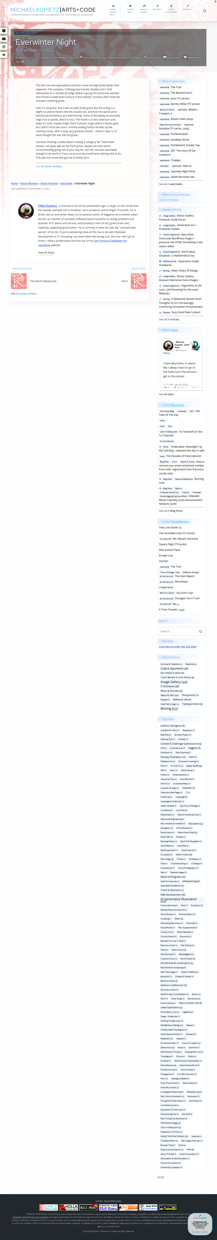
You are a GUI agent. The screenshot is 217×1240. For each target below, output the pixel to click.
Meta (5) (179, 918)
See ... (168, 362)
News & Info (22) (169, 695)
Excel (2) (182, 1145)
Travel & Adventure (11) (172, 890)
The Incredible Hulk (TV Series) (177, 533)
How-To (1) (165, 783)
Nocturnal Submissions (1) (172, 1149)
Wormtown (173, 581)
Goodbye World (174, 139)
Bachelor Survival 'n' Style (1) (173, 941)
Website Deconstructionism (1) (174, 909)
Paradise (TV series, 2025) (176, 126)
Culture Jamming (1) (169, 905)
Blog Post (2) (166, 734)
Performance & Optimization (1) (188, 1060)
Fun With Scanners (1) (186, 1074)
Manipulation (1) (190, 1083)
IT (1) (188, 792)
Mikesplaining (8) (191, 881)
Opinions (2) (194, 1047)
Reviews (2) (191, 1034)
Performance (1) (167, 832)
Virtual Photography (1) (188, 868)
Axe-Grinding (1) (188, 1069)
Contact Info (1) (167, 932)
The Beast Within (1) (169, 1140)
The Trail (170, 87)
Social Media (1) (167, 845)
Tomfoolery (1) (195, 859)
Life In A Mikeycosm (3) (171, 1127)
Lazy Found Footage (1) (190, 805)
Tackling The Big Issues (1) (172, 1020)
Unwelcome (166, 587)
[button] (46, 252)
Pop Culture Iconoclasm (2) (172, 1096)
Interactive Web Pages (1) (171, 792)
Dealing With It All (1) (194, 1052)
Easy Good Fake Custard (181, 312)
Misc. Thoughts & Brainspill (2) (174, 1118)
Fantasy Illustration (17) (173, 757)
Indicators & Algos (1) (170, 788)
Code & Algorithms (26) (174, 668)
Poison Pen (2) (167, 836)
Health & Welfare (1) (189, 972)
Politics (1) (192, 1056)
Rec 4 (169, 604)
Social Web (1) (183, 845)
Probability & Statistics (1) (171, 1167)
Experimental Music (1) (189, 1065)
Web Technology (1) (169, 972)
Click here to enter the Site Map (177, 646)
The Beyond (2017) (175, 93)
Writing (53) (169, 708)
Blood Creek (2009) (176, 119)
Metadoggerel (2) (186, 954)
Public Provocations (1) (189, 1154)
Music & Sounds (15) (171, 690)
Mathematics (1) (167, 814)
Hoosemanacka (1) (181, 774)
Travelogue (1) (167, 1056)
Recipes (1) (165, 699)
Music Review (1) (168, 927)
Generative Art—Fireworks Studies (178, 227)
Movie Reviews (29, 183)
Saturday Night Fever (177, 171)
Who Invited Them (169, 550)
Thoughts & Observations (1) (173, 1100)
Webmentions (195, 57)
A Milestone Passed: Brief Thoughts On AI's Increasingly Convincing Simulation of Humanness (181, 303)
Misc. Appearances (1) (187, 927)
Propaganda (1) (167, 1074)
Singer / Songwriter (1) (170, 1016)
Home (14, 183)
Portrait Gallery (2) (187, 914)
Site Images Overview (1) (191, 1140)
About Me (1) (191, 923)
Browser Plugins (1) (183, 734)
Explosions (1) (197, 905)
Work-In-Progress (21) (173, 876)
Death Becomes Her (177, 177)
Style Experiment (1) (169, 850)
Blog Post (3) (191, 664)
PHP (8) (190, 1149)
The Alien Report (179, 574)
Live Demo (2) (167, 810)
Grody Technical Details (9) (174, 1136)
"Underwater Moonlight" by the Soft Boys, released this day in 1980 (181, 448)
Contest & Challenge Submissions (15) (181, 743)
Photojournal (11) (190, 695)
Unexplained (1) (168, 868)
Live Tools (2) (181, 810)
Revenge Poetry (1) (169, 841)
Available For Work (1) (170, 730)
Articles (174, 319)
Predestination (173, 134)
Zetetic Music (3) (168, 1047)
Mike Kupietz (26, 57)
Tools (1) (164, 863)
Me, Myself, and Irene (178, 538)
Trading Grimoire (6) (192, 703)
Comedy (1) (183, 739)
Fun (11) (164, 1078)
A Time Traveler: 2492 (172, 609)
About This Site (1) (168, 1154)
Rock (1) (184, 905)
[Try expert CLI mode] (88, 1207)
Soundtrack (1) (195, 1100)
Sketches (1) (196, 1136)
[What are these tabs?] (4, 30)
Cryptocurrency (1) (169, 958)
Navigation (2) (167, 828)
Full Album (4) (177, 765)
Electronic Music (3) (169, 980)
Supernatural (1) (188, 850)
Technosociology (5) (171, 1122)
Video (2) (164, 949)
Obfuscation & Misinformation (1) (175, 1158)
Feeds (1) (193, 757)
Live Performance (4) (170, 1105)
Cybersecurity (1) (177, 748)
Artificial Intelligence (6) (173, 725)
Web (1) (164, 872)
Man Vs (175, 166)
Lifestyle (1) (181, 1038)
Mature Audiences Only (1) (189, 814)
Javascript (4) (166, 976)
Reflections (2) (167, 1038)
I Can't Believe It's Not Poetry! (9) (177, 677)
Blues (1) (181, 1047)
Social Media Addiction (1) (172, 1034)
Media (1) (190, 1025)
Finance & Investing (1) (188, 761)
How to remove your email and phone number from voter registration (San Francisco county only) (181, 467)
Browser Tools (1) (168, 1145)
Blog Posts (176, 511)
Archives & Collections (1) (171, 664)
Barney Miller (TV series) (179, 104)
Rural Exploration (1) (169, 1043)
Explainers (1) (166, 752)
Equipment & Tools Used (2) (173, 1109)
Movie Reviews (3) (168, 1065)
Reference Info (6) (182, 699)
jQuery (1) (196, 994)
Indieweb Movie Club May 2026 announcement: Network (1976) (181, 496)
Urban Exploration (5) (171, 1007)
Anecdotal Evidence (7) (172, 885)
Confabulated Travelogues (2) (174, 1029)
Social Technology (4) (170, 704)
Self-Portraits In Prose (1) (171, 1052)
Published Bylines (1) (170, 1114)
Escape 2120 (166, 555)
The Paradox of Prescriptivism (180, 456)
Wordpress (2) (194, 998)
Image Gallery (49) (174, 681)
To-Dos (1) (181, 859)
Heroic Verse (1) (187, 770)
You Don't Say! (176, 593)
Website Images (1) (178, 872)
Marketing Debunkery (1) (172, 923)
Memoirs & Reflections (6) (174, 985)
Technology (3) (167, 859)
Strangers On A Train (179, 598)
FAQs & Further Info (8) (190, 1002)
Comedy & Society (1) (184, 976)
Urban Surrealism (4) (191, 1043)
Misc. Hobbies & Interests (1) (173, 823)
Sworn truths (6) (184, 854)
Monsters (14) (196, 823)
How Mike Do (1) (187, 779)
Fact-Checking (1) (183, 752)
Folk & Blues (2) (187, 945)
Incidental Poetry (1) (182, 783)
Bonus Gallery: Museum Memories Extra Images (178, 278)
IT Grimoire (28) (170, 686)
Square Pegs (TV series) (173, 544)
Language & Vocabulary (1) (172, 801)
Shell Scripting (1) (168, 1003)
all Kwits (169, 394)
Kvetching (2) (166, 797)
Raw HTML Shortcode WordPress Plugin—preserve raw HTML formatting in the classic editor (181, 240)
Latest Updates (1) (168, 805)
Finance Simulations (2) (171, 1163)
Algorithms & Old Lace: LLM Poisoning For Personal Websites (180, 289)
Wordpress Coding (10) (172, 1025)
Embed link (173, 57)
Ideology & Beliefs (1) (180, 1078)
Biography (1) (189, 730)
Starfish (163, 561)
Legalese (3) (187, 1012)
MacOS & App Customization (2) (175, 994)
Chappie (170, 160)
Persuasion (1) (194, 1096)
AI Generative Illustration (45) (179, 900)
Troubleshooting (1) (179, 863)
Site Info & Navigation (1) (191, 841)
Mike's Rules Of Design (180, 270)
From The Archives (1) (170, 1083)
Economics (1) (185, 936)
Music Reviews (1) (168, 914)
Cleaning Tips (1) (168, 739)
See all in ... (179, 133)
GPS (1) (164, 770)
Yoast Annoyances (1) (170, 881)
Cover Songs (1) (177, 998)
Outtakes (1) (166, 1060)
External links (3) (179, 949)
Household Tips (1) (169, 779)
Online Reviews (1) (184, 828)
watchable (66, 183)
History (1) (165, 774)
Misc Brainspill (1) (168, 954)
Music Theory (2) (188, 958)
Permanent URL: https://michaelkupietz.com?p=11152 (111, 57)
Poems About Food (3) (187, 832)
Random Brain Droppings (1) (173, 967)
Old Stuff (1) (187, 1114)
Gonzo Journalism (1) (169, 989)
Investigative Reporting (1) (172, 1091)
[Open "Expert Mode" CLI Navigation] (4, 39)
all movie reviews (51, 166)
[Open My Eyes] (4, 55)
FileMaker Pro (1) (168, 761)
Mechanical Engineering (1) (172, 819)
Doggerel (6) (194, 747)
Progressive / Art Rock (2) (171, 1131)
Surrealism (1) (166, 854)
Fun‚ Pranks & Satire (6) (172, 672)
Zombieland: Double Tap (179, 145)
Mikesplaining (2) (194, 1091)
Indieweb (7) (188, 787)
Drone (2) (180, 1056)
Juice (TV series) (174, 98)
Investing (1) (166, 918)
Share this (153, 57)
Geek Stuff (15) (194, 765)
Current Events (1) (169, 936)
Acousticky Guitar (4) (170, 1087)
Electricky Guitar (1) (169, 945)
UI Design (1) (196, 863)
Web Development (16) (173, 894)
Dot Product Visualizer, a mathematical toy (177, 253)
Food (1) (164, 765)
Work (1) (164, 998)
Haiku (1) (174, 770)
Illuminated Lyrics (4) (170, 1012)
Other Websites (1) (185, 932)
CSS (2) (164, 748)
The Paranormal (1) (169, 1069)
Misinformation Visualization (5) (177, 963)
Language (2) (181, 797)
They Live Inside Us (170, 527)
